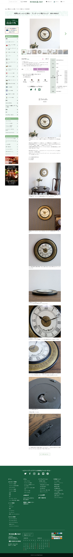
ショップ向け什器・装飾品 (14, 500)
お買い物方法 (43, 486)
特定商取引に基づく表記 (59, 493)
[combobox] (15, 2)
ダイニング (11, 506)
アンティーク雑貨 (12, 491)
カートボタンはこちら (44, 454)
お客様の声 (26, 495)
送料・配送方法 (42, 497)
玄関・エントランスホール (14, 514)
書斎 (10, 508)
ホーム (9, 479)
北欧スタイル (11, 524)
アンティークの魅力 (28, 482)
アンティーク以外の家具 (13, 485)
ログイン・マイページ (58, 482)
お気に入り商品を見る (58, 490)
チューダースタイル (13, 520)
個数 (22, 69)
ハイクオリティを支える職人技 (29, 488)
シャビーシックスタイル (13, 526)
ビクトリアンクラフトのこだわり (28, 498)
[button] (65, 33)
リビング (11, 504)
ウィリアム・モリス (13, 498)
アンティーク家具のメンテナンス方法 (29, 485)
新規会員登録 (56, 484)
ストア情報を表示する (26, 76)
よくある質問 (41, 495)
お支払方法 (43, 488)
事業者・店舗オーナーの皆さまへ (28, 503)
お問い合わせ (56, 495)
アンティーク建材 (12, 489)
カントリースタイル (13, 518)
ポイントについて (44, 491)
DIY (10, 496)
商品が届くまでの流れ (45, 484)
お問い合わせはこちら (41, 71)
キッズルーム (11, 512)
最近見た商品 (56, 486)
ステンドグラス (12, 487)
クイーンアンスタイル (13, 522)
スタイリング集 (27, 490)
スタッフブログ (27, 492)
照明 (10, 494)
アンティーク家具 (12, 483)
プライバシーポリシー (58, 497)
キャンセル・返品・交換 (45, 490)
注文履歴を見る (57, 488)
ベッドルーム (11, 510)
